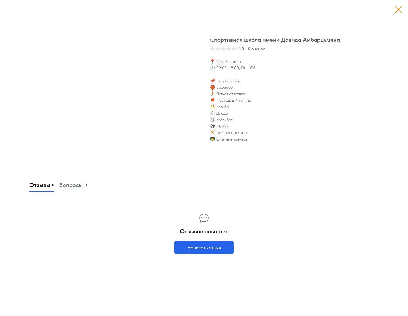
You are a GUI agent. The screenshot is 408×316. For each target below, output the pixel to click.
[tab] (41, 185)
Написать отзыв (204, 247)
